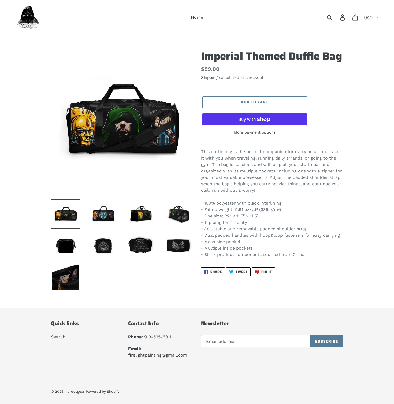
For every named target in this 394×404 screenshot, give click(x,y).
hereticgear (74, 392)
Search (58, 336)
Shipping (209, 77)
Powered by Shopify (103, 392)
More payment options (255, 132)
